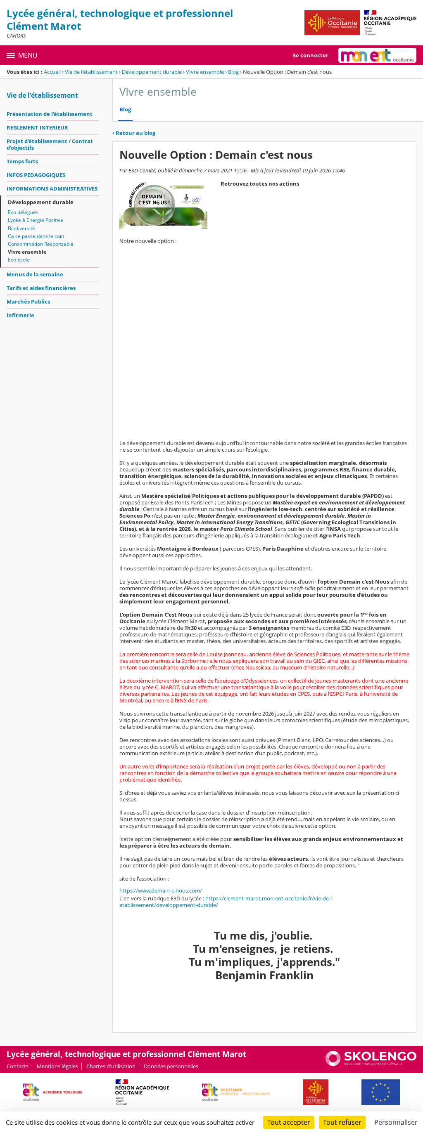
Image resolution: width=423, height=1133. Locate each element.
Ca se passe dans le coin (36, 236)
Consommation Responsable (41, 243)
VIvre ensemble (205, 71)
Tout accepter (288, 1122)
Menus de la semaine (35, 274)
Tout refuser (342, 1122)
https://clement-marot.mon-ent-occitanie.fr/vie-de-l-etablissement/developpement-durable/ (226, 902)
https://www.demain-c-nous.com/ (160, 890)
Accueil (52, 71)
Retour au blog (133, 133)
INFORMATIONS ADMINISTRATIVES (52, 188)
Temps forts (22, 161)
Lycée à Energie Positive (35, 220)
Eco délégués (23, 212)
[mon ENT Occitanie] (377, 55)
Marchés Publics (28, 301)
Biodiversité (21, 228)
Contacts (18, 1066)
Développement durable (152, 71)
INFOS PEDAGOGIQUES (36, 175)
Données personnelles (171, 1066)
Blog (233, 71)
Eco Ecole (19, 259)
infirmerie (20, 315)
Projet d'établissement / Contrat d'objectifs (50, 144)
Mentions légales (57, 1066)
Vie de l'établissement (91, 71)
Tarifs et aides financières (41, 288)
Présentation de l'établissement (50, 114)
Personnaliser (396, 1122)
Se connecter (310, 55)
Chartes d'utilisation (110, 1066)
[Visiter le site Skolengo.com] (371, 1064)
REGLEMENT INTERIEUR (37, 127)
